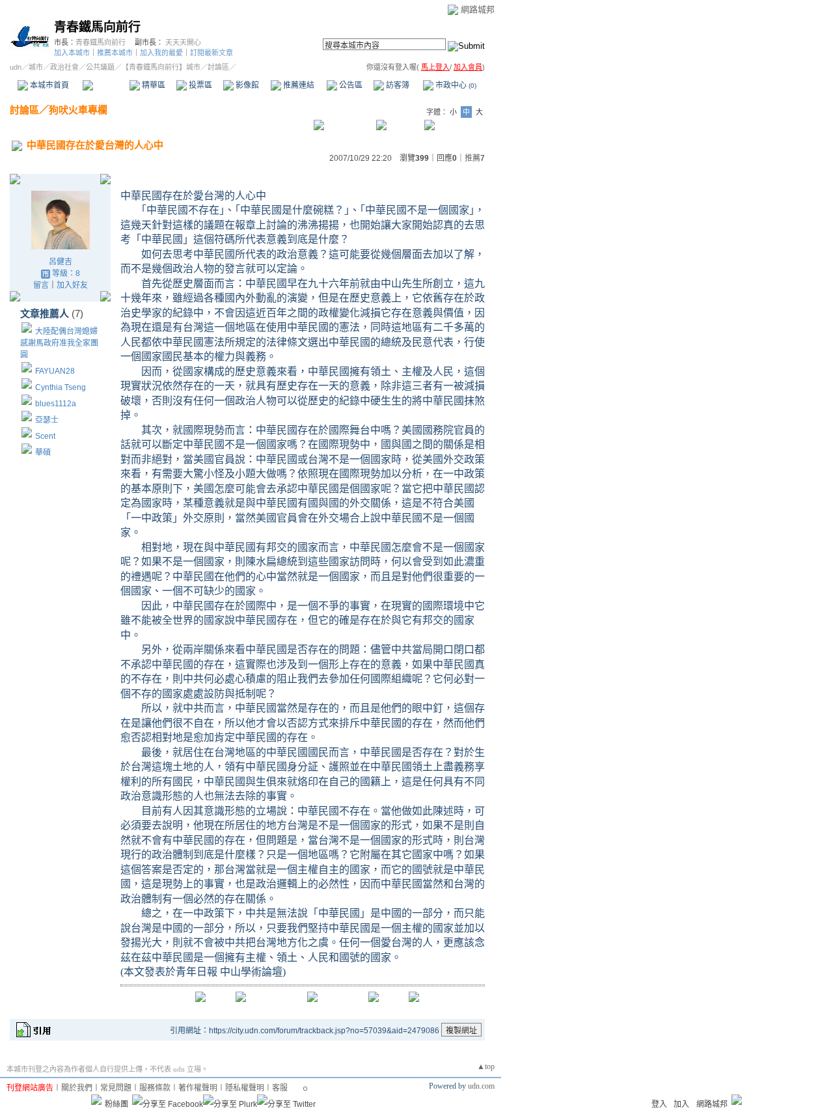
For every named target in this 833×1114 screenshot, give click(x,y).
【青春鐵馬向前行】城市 (161, 67)
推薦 (475, 158)
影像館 (246, 85)
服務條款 (155, 1088)
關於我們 (76, 1088)
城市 (36, 67)
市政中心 (454, 85)
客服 (280, 1088)
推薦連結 (297, 85)
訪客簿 (396, 85)
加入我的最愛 (161, 53)
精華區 (152, 85)
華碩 (43, 452)
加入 (681, 1104)
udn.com (481, 1086)
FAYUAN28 (55, 371)
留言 (41, 285)
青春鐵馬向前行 (97, 27)
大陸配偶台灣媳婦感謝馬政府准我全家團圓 (59, 343)
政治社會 (64, 67)
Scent (45, 436)
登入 (659, 1104)
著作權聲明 (197, 1088)
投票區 (199, 85)
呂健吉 (60, 261)
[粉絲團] (96, 1099)
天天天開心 (183, 42)
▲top (486, 1066)
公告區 (349, 85)
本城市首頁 (48, 85)
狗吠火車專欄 (78, 109)
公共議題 (100, 67)
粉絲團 (116, 1104)
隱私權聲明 (244, 1088)
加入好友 (72, 285)
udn (15, 67)
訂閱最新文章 (211, 53)
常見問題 (115, 1088)
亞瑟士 (47, 420)
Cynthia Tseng (60, 387)
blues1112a (55, 403)
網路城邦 (478, 9)
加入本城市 (72, 53)
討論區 (105, 85)
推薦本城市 (115, 53)
